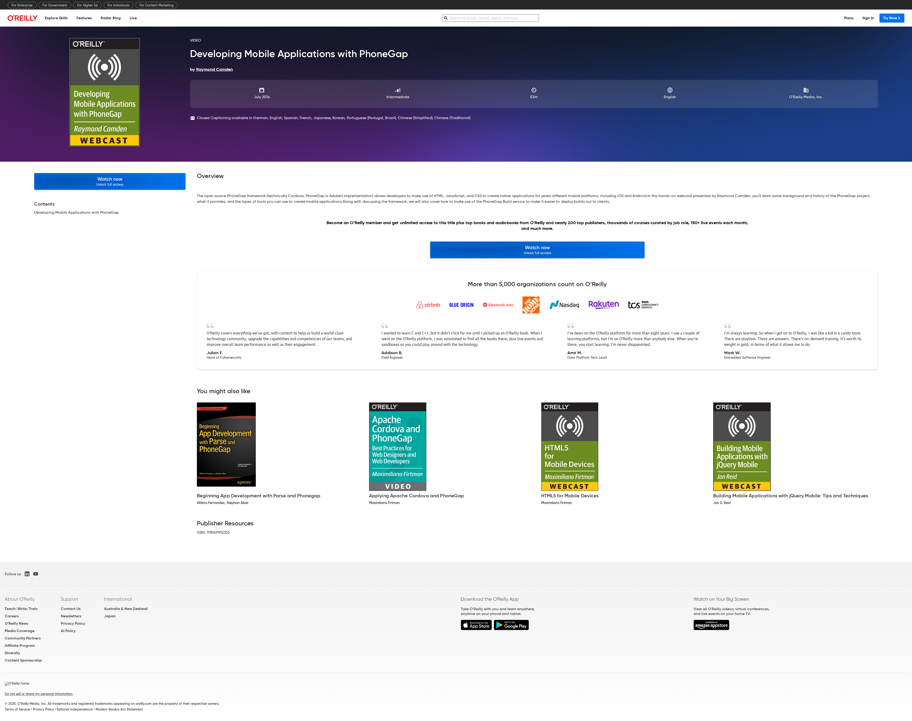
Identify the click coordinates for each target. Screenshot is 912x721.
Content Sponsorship (23, 660)
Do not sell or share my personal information (38, 694)
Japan (109, 616)
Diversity (12, 652)
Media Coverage (19, 630)
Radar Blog (111, 17)
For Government (55, 5)
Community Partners (23, 638)
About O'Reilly (20, 599)
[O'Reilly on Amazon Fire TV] (711, 628)
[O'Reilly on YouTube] (35, 573)
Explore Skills (56, 17)
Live (133, 17)
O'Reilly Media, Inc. (806, 97)
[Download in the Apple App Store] (476, 628)
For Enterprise (22, 5)
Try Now (890, 17)
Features (84, 17)
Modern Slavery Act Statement (119, 709)
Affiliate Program (20, 645)
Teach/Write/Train (21, 608)
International (118, 599)
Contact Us (71, 608)
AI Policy (68, 630)
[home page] (23, 18)
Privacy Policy (73, 623)
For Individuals (118, 5)
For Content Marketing (156, 5)
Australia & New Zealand (125, 608)
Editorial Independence (75, 709)
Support (69, 599)
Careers (12, 616)
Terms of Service (17, 709)
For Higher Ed (87, 5)
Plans (848, 17)
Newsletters (71, 616)
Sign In (868, 17)
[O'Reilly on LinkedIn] (27, 573)
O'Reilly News (16, 623)
